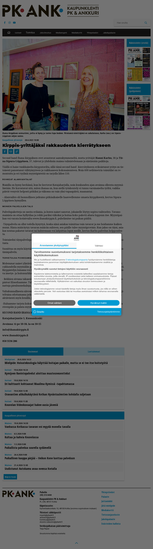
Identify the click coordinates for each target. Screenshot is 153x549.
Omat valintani (55, 302)
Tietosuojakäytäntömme (108, 311)
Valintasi (99, 245)
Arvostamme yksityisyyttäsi (54, 245)
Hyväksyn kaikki (98, 302)
